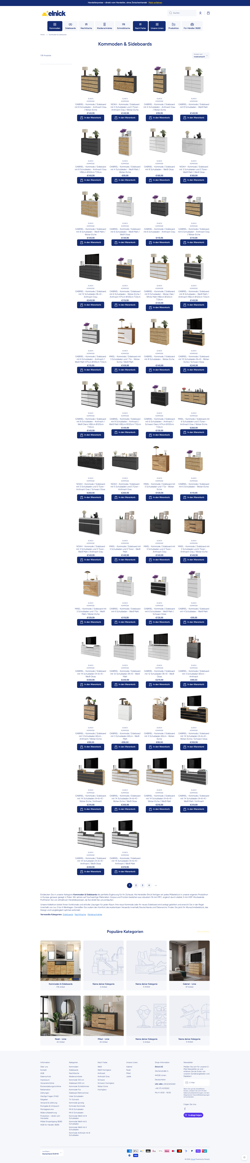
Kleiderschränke (95, 914)
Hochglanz (102, 1090)
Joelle (128, 1076)
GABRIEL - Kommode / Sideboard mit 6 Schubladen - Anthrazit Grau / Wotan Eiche (194, 232)
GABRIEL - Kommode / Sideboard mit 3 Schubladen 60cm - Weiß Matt (125, 736)
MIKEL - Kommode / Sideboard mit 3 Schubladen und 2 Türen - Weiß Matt (125, 549)
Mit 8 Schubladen (76, 1109)
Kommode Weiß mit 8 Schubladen (78, 1117)
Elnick (193, 1159)
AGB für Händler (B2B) (49, 1125)
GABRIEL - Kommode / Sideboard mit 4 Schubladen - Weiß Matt (193, 610)
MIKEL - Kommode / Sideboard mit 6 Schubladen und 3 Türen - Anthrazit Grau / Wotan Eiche (194, 422)
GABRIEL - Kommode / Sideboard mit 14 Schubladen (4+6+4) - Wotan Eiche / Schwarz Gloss (193, 736)
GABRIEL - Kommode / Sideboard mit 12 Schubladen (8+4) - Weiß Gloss (159, 674)
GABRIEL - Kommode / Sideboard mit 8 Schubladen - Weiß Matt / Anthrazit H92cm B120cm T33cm (193, 294)
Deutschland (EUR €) (50, 1154)
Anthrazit (101, 1073)
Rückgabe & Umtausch (49, 1106)
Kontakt (43, 1070)
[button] (208, 13)
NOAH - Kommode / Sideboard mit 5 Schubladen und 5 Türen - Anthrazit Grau (125, 487)
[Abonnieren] (206, 1082)
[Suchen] (169, 13)
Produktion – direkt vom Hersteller (50, 1117)
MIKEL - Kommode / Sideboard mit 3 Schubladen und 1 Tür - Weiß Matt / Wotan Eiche (90, 611)
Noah (128, 1070)
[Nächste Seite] (155, 885)
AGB (42, 1073)
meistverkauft (199, 57)
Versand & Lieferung (48, 1103)
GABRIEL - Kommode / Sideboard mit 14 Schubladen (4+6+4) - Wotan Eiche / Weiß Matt (159, 798)
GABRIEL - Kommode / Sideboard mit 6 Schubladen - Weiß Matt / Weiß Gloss (125, 232)
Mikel (128, 1073)
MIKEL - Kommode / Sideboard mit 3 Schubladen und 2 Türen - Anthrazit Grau (159, 549)
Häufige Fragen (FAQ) (49, 1096)
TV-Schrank (74, 1099)
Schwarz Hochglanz (106, 1083)
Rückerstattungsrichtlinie (50, 1086)
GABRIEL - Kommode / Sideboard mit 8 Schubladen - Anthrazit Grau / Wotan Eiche (91, 107)
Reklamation (45, 1090)
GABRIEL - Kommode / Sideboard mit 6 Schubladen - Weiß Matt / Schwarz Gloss (159, 611)
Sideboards (68, 914)
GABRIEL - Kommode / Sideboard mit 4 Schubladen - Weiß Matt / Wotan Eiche (125, 169)
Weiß (100, 1067)
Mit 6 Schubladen (76, 1113)
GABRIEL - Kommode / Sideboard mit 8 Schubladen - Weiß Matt (193, 105)
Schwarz (101, 1080)
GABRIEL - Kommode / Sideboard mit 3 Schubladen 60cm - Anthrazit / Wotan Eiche (90, 736)
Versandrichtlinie (47, 1083)
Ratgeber (44, 1099)
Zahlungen (44, 1093)
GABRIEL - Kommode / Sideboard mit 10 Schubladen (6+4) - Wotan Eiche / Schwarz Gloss (193, 359)
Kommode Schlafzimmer (79, 1086)
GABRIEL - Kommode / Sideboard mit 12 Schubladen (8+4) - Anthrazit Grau (90, 294)
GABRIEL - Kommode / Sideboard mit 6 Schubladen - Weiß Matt (125, 610)
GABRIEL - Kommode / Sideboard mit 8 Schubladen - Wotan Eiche (159, 357)
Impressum (45, 1080)
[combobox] (181, 13)
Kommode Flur (75, 1090)
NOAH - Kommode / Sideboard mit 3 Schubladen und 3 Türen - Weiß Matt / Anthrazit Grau (90, 549)
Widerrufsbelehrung (48, 1113)
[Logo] (54, 13)
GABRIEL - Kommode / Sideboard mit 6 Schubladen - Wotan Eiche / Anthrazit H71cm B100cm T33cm (125, 294)
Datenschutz (45, 1076)
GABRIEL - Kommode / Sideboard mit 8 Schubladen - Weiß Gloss (159, 168)
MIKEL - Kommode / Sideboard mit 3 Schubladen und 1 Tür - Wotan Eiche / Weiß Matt (125, 359)
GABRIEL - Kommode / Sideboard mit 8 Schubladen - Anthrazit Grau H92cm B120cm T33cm (91, 169)
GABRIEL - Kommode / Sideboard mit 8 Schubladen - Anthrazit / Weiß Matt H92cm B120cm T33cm (125, 422)
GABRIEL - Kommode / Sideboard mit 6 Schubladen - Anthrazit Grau (159, 230)
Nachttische (80, 914)
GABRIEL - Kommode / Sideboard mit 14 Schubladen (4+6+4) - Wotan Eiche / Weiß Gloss (125, 798)
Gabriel (129, 1067)
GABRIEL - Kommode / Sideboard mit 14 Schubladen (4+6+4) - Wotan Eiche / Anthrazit (90, 798)
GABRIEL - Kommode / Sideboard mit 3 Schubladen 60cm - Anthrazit (193, 674)
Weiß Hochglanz (104, 1070)
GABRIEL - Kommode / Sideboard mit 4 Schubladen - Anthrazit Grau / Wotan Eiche (159, 107)
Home (42, 35)
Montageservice (47, 1109)
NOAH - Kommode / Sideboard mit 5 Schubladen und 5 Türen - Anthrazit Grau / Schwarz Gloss (90, 487)
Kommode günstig (76, 1103)
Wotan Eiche (103, 1086)
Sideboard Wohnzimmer (79, 1093)
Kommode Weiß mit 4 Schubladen (78, 1128)
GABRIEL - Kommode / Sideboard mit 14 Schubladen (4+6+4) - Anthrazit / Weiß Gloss (90, 861)
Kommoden (73, 1067)
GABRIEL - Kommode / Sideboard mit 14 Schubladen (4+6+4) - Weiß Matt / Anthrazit (193, 798)
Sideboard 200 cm (76, 1083)
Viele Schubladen (76, 1096)
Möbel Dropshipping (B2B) (51, 1121)
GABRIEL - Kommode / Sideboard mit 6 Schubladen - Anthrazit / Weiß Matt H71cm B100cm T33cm (90, 359)
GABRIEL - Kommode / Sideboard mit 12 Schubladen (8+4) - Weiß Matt (125, 674)
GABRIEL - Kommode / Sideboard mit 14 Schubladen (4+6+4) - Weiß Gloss (90, 674)
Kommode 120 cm (76, 1080)
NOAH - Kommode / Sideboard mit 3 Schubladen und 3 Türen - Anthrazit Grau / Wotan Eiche (125, 107)
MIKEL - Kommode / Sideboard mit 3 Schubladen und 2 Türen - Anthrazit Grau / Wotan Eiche (194, 549)
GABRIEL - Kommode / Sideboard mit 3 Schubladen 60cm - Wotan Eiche (159, 736)
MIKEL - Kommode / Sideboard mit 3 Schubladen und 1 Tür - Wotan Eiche (159, 487)
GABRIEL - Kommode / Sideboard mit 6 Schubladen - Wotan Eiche (193, 485)
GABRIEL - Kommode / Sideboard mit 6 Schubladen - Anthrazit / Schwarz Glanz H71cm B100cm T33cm (159, 423)
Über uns (44, 1067)
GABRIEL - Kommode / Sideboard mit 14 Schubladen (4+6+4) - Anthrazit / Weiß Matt (125, 861)
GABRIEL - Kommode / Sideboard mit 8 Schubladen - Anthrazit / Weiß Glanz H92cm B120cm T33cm (90, 423)
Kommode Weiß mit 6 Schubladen (78, 1122)
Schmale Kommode (77, 1106)
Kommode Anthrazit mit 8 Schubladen (79, 1134)
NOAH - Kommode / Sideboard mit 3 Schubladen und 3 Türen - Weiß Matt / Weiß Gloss (193, 169)
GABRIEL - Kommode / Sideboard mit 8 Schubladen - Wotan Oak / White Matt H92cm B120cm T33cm (159, 295)
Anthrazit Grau (104, 1076)
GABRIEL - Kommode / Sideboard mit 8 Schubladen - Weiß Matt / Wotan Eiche (90, 232)
